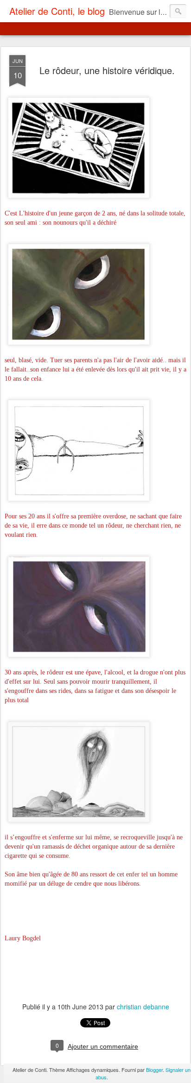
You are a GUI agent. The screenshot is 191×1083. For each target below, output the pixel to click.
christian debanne (143, 1006)
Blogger (154, 1069)
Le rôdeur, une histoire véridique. (107, 70)
